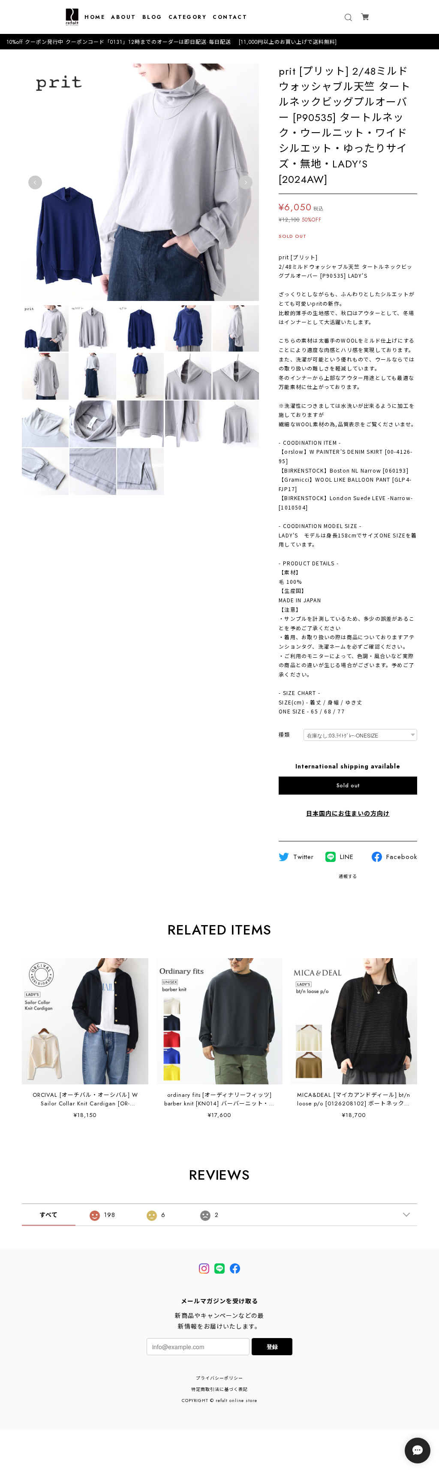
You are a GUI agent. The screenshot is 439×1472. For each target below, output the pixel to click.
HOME (94, 17)
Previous (35, 182)
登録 (272, 1346)
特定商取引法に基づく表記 (219, 1389)
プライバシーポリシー (219, 1378)
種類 (284, 735)
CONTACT (230, 17)
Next (246, 182)
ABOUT (123, 17)
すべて (48, 1215)
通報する (348, 876)
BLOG (152, 17)
